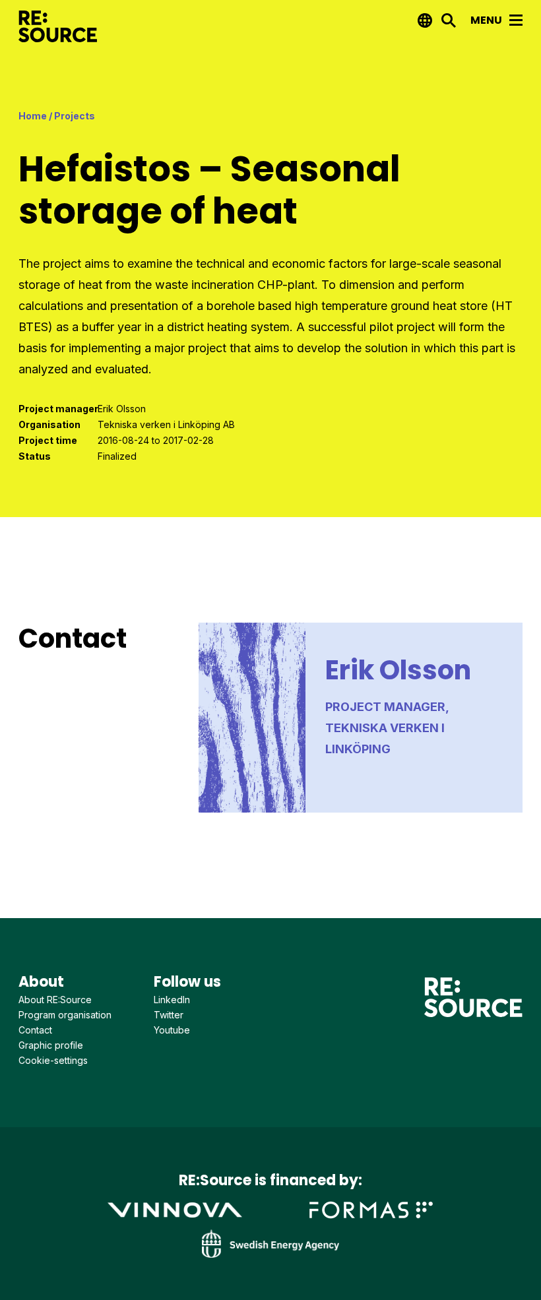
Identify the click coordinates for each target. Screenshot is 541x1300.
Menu (487, 20)
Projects (74, 115)
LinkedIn (172, 999)
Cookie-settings (53, 1060)
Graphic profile (50, 1045)
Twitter (168, 1014)
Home (32, 115)
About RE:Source (55, 999)
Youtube (172, 1030)
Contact (35, 1030)
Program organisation (64, 1014)
